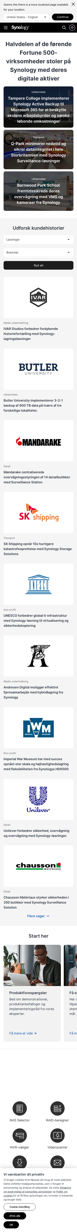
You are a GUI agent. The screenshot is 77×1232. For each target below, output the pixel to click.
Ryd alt (38, 265)
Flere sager (36, 916)
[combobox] (26, 17)
